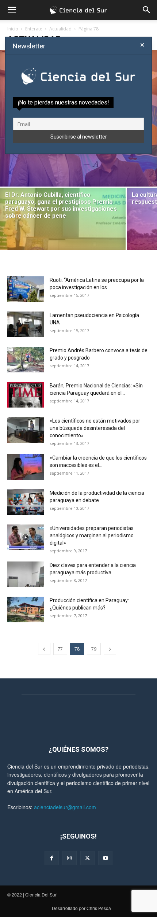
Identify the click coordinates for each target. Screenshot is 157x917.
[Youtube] (105, 858)
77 (60, 649)
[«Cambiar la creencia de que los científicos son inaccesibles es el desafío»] (25, 467)
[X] (87, 858)
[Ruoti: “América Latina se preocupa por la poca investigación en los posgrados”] (25, 289)
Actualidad (60, 29)
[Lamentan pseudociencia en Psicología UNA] (25, 324)
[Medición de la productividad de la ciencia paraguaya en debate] (25, 502)
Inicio (12, 29)
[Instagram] (69, 858)
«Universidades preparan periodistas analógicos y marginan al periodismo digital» (92, 535)
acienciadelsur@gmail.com (65, 807)
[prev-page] (44, 649)
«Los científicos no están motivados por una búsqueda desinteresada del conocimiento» (95, 428)
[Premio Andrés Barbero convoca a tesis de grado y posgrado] (25, 359)
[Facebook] (52, 858)
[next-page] (110, 649)
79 (93, 649)
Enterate (33, 29)
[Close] (142, 45)
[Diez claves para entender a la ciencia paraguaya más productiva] (25, 574)
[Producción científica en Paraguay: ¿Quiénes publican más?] (25, 609)
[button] (11, 10)
